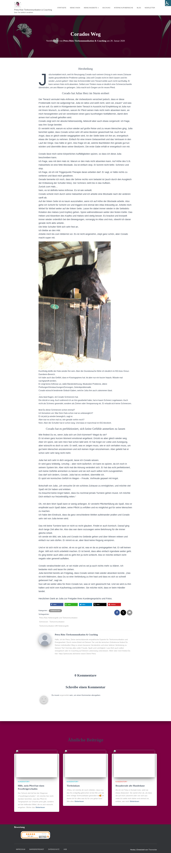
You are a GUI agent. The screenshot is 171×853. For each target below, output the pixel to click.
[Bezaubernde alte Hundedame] (134, 763)
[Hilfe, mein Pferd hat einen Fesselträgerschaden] (36, 763)
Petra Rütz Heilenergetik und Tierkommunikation (58, 618)
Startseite (61, 8)
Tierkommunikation (56, 622)
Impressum (20, 849)
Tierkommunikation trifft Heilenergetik (54, 626)
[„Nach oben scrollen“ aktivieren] (166, 848)
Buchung (106, 8)
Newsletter (150, 8)
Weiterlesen (40, 807)
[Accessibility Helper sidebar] (168, 3)
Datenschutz (53, 849)
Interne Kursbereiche (123, 8)
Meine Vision (75, 8)
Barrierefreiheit (36, 849)
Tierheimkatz (73, 785)
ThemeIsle (152, 850)
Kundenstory (55, 610)
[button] (98, 8)
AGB (65, 849)
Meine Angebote (91, 8)
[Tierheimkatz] (85, 763)
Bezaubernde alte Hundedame (130, 785)
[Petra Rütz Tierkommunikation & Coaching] (45, 639)
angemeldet (64, 695)
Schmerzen (43, 622)
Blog (139, 8)
